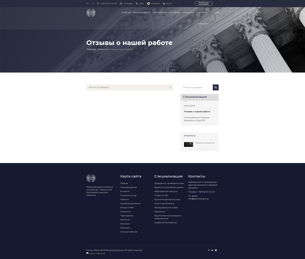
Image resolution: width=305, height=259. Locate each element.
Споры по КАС (161, 195)
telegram (155, 3)
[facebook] (208, 250)
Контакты (201, 12)
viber (141, 3)
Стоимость (188, 12)
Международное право (166, 207)
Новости (202, 23)
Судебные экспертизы (165, 222)
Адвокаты (125, 228)
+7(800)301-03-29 (108, 3)
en (87, 3)
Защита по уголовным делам (168, 187)
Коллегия (174, 12)
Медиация (159, 211)
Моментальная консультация (203, 3)
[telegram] (216, 250)
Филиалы (125, 224)
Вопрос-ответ (127, 207)
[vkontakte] (212, 250)
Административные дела (167, 199)
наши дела (189, 106)
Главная (126, 12)
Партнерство (160, 12)
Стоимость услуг (128, 195)
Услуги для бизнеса (164, 203)
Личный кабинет (128, 232)
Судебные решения (130, 203)
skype (169, 3)
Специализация (142, 12)
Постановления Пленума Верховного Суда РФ (196, 119)
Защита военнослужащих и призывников (168, 217)
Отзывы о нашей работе (197, 111)
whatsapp (128, 3)
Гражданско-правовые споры (169, 183)
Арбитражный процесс (166, 191)
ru (93, 3)
